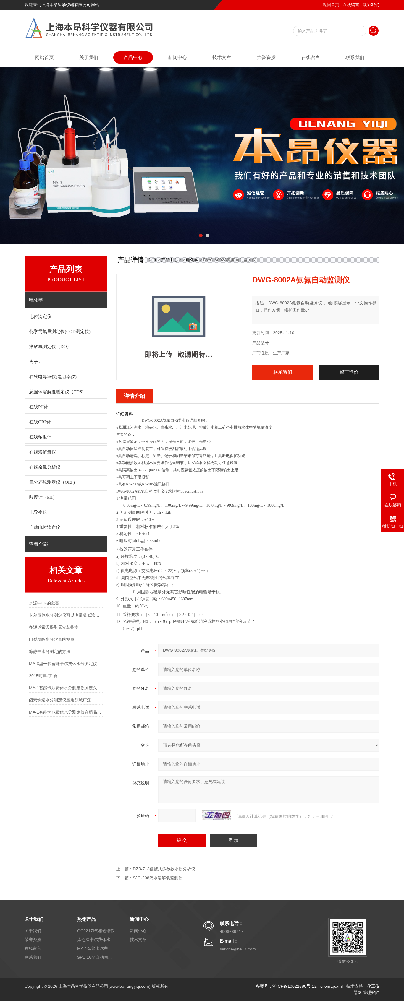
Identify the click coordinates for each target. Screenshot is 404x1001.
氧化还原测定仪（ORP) (52, 482)
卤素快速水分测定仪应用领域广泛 (60, 700)
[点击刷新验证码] (216, 815)
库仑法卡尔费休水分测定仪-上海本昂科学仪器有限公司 (96, 939)
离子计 (36, 361)
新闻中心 (177, 57)
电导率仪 (38, 512)
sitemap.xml (331, 986)
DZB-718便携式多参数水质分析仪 (164, 869)
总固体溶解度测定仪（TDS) (56, 391)
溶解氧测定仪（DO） (50, 346)
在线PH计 (38, 406)
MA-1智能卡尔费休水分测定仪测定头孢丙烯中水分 (66, 687)
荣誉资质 (266, 57)
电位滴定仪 (40, 316)
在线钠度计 (40, 437)
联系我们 (371, 4)
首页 (152, 259)
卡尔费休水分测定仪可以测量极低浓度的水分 (66, 615)
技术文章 (221, 57)
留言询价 (349, 372)
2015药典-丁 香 (43, 675)
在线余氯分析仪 (44, 467)
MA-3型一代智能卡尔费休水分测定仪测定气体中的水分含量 (66, 663)
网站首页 (44, 57)
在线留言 (351, 4)
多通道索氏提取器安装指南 (54, 627)
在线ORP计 (40, 422)
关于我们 (88, 57)
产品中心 (133, 57)
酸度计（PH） (43, 497)
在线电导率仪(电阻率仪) (53, 376)
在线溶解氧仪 (42, 452)
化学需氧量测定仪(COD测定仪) (60, 331)
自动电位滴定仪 (44, 527)
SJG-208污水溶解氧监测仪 (157, 877)
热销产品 (86, 919)
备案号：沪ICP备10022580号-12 (286, 986)
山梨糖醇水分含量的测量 (52, 639)
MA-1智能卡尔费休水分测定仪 (96, 948)
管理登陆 (371, 992)
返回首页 (331, 4)
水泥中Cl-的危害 (44, 603)
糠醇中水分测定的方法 (49, 651)
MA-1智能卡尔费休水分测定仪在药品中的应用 (66, 712)
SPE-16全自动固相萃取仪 (96, 957)
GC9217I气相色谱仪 (96, 930)
